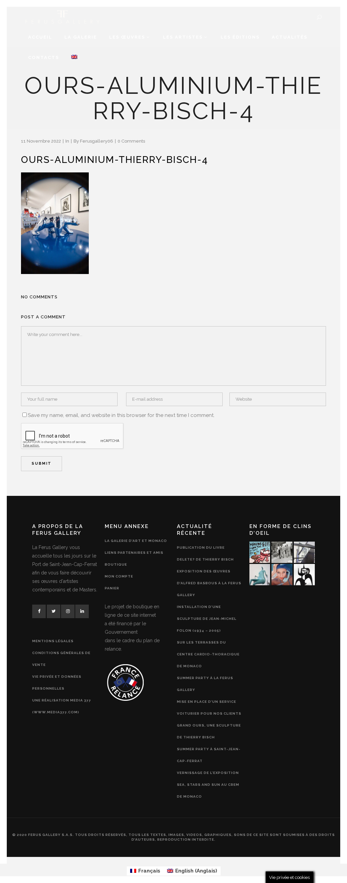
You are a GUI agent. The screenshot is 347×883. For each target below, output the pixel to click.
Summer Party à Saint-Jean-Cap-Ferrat (209, 755)
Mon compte (119, 576)
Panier (112, 588)
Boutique (116, 564)
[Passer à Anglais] (74, 57)
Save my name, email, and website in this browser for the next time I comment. (121, 415)
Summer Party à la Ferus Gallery (205, 684)
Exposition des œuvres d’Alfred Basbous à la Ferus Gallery (209, 583)
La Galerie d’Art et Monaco (136, 541)
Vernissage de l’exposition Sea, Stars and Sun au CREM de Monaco (208, 784)
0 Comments (131, 141)
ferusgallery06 (96, 141)
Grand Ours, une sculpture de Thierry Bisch (209, 731)
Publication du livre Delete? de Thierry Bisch (205, 553)
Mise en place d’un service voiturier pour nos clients (209, 707)
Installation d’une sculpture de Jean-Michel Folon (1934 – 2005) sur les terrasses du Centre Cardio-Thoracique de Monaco (208, 636)
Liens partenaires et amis (134, 552)
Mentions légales (53, 641)
